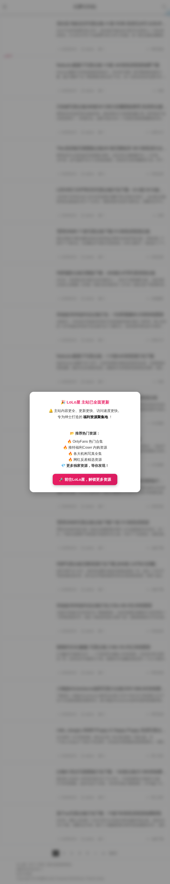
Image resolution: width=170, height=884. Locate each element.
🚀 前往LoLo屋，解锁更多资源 (85, 479)
